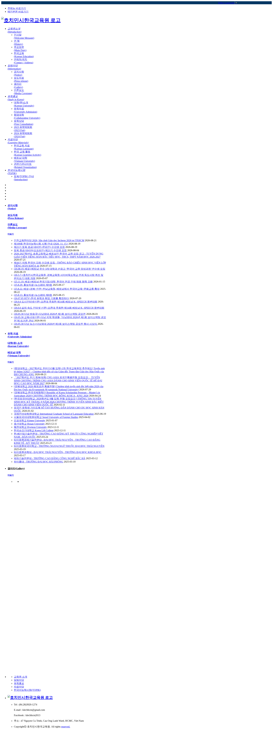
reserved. (65, 726)
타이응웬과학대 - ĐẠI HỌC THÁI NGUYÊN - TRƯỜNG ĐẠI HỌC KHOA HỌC (57, 452)
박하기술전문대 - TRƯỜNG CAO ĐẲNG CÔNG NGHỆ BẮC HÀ (49, 458)
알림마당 (19, 680)
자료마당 (19, 686)
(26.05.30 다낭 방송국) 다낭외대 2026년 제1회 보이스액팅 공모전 (50, 314)
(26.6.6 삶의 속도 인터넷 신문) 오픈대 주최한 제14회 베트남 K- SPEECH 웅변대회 (59, 307)
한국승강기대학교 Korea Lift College (34, 430)
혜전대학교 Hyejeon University (30, 427)
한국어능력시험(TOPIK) (27, 690)
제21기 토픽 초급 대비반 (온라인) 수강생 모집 (39, 247)
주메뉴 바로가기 (17, 8)
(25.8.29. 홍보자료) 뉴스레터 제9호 (33, 285)
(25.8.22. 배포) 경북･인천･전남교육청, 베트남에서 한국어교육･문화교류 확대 (57, 289)
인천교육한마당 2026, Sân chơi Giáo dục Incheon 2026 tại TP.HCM (49, 240)
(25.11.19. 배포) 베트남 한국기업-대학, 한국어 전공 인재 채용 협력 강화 (53, 281)
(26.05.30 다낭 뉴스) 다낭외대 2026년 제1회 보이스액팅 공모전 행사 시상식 (56, 324)
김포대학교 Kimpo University (29, 420)
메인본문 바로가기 (18, 11)
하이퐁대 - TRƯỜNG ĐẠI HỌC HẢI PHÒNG (38, 461)
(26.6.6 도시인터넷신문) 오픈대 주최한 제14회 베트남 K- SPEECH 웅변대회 (55, 301)
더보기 (11, 234)
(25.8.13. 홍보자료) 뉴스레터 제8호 (33, 295)
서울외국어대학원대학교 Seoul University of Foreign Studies (46, 417)
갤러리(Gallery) (16, 468)
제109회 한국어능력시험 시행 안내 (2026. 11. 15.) (41, 243)
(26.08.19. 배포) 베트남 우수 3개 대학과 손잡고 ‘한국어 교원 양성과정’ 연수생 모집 (59, 268)
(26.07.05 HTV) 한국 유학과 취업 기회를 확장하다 (41, 298)
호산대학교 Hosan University (29, 423)
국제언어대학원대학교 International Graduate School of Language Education (54, 414)
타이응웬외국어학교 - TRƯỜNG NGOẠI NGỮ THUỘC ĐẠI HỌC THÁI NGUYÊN (59, 446)
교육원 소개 (20, 676)
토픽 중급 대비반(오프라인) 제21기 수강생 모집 (40, 250)
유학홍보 (19, 683)
